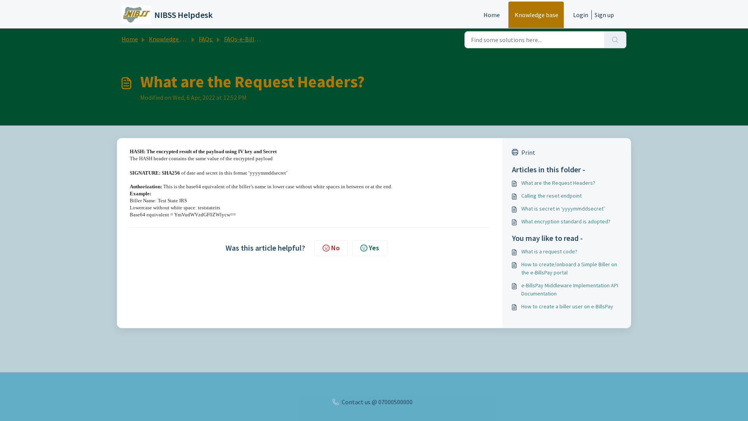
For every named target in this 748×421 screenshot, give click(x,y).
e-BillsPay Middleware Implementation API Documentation (569, 289)
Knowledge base (536, 15)
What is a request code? (549, 251)
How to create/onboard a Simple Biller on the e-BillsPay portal (569, 268)
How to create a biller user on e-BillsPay (567, 306)
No (335, 247)
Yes (374, 247)
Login (580, 15)
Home (491, 15)
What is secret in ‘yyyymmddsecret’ (563, 208)
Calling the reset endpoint (551, 195)
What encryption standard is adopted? (565, 221)
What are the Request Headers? (558, 182)
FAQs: (206, 39)
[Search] (615, 39)
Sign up (604, 15)
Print (528, 152)
